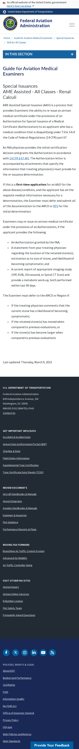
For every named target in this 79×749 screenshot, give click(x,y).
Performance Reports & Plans (19, 529)
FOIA (5, 692)
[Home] (27, 25)
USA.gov (7, 727)
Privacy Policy (11, 720)
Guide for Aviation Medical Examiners (33, 38)
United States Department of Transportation (30, 11)
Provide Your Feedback (51, 745)
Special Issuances (65, 38)
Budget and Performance (17, 678)
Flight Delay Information (16, 458)
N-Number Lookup (13, 601)
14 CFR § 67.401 (19, 158)
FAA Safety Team (12, 608)
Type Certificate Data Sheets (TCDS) (23, 472)
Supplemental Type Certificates (21, 465)
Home (7, 38)
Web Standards (11, 741)
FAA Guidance (10, 522)
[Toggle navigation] (72, 25)
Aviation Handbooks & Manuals (20, 508)
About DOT (9, 671)
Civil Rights (9, 685)
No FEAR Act (9, 706)
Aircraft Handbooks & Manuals (20, 494)
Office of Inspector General (18, 713)
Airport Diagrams (12, 501)
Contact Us (9, 413)
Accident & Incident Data (16, 437)
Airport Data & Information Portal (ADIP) (25, 444)
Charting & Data (11, 451)
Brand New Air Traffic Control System (23, 551)
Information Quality (13, 699)
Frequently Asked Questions (19, 615)
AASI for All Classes (16, 42)
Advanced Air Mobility (15, 558)
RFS (55, 206)
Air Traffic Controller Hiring (17, 565)
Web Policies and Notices (17, 734)
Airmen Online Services (16, 594)
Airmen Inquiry (11, 587)
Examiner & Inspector (15, 515)
